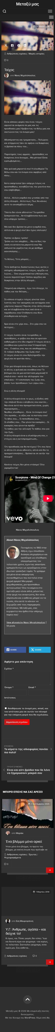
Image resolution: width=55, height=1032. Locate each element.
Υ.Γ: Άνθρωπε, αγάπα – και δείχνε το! (26, 931)
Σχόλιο (9, 668)
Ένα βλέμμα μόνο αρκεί (24, 841)
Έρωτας (33, 854)
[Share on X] (6, 45)
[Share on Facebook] (12, 45)
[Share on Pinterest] (18, 45)
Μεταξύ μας (27, 4)
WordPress (30, 1017)
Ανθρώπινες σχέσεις (17, 53)
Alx (48, 1017)
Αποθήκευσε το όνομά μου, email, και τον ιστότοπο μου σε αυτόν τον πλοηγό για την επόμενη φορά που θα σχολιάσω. (26, 711)
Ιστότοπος (10, 697)
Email (32, 687)
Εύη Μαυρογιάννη (24, 921)
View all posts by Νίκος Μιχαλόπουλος (25, 622)
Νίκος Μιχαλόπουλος (25, 75)
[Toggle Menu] (51, 17)
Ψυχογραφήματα (12, 857)
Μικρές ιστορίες (36, 53)
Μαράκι (19, 833)
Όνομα (8, 687)
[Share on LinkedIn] (25, 45)
